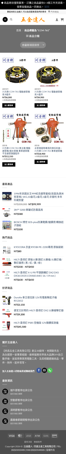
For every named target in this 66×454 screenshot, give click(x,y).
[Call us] (49, 370)
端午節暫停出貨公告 (21, 390)
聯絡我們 (38, 442)
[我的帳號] (56, 19)
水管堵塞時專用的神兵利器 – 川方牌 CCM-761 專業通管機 (48, 149)
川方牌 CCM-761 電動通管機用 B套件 (16, 93)
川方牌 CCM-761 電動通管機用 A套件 (48, 93)
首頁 (18, 30)
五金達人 (28, 446)
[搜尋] (11, 19)
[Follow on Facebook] (38, 370)
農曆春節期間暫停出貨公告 (25, 419)
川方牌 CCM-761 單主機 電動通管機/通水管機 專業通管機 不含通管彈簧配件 (16, 151)
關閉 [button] (46, 6)
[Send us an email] (44, 370)
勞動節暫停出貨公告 (21, 400)
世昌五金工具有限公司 (44, 446)
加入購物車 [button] (8, 105)
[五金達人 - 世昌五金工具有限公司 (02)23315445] (33, 19)
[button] (5, 19)
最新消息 (28, 442)
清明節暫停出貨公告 (21, 409)
